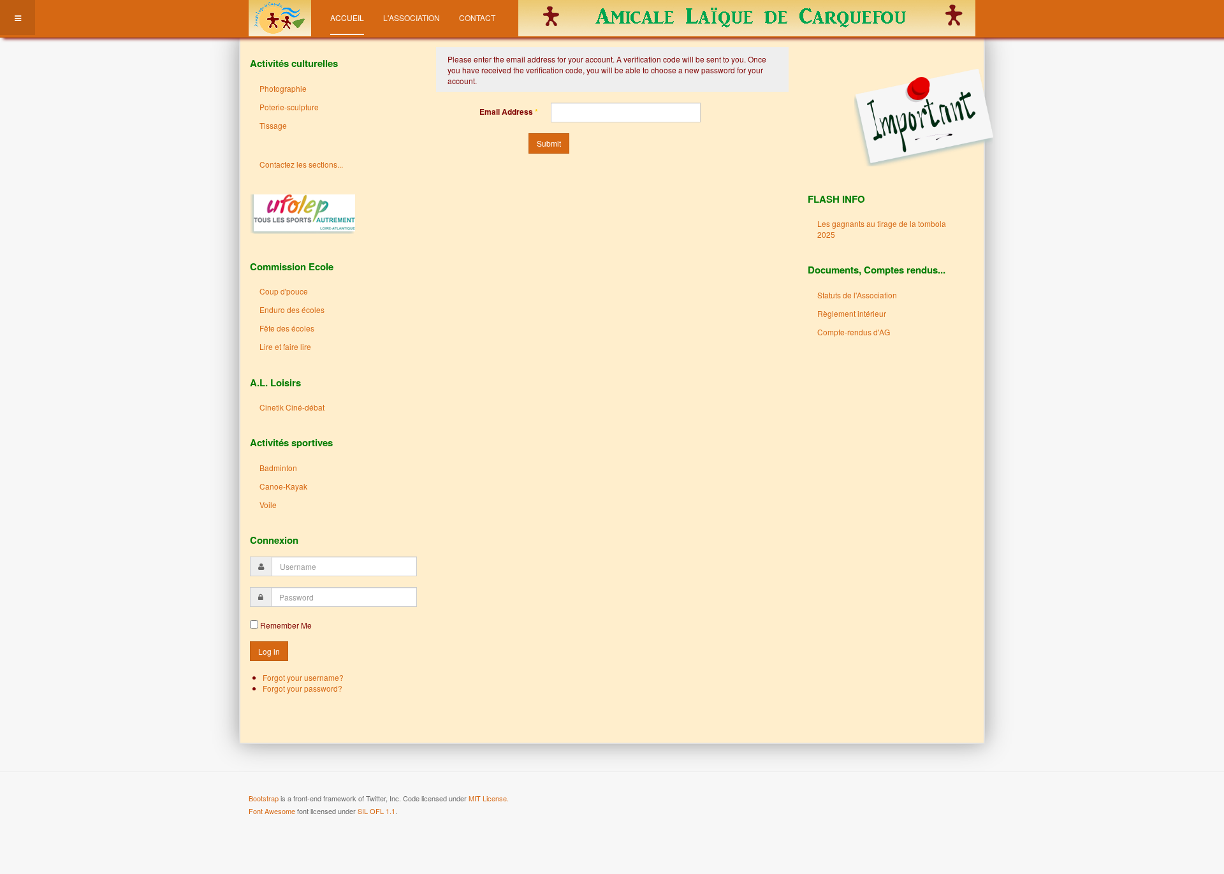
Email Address (508, 111)
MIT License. (489, 798)
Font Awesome (272, 811)
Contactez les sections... (301, 164)
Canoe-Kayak (283, 486)
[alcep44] (280, 17)
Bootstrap (264, 798)
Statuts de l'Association (857, 294)
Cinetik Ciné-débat (291, 407)
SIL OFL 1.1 (376, 811)
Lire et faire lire (285, 346)
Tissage (273, 125)
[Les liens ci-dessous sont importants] (900, 116)
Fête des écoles (286, 328)
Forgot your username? (303, 677)
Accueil (347, 17)
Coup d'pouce (283, 291)
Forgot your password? (302, 688)
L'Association (411, 17)
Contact (477, 17)
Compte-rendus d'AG (853, 331)
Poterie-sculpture (289, 106)
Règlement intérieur (851, 313)
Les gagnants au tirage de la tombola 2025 (881, 229)
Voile (268, 504)
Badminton (278, 467)
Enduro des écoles (291, 309)
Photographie (283, 88)
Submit (549, 143)
